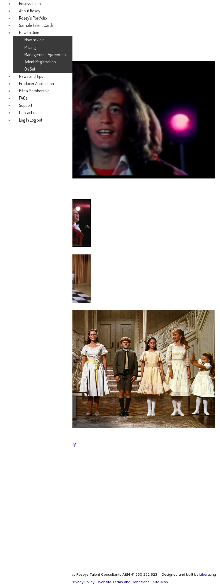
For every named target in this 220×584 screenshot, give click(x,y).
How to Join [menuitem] (29, 32)
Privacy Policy (82, 582)
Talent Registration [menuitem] (40, 61)
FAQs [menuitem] (23, 98)
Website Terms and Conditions (123, 582)
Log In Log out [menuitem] (30, 120)
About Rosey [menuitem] (29, 10)
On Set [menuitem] (29, 69)
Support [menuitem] (25, 105)
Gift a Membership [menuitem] (34, 90)
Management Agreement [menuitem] (45, 54)
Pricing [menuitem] (30, 47)
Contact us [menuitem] (28, 112)
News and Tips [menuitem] (31, 76)
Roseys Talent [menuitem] (30, 3)
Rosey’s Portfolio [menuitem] (33, 18)
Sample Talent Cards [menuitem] (36, 25)
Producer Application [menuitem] (36, 83)
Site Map (160, 582)
